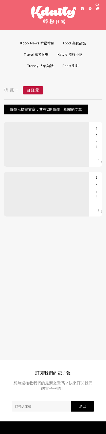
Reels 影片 (70, 66)
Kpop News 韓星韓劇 (37, 43)
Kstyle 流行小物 (69, 54)
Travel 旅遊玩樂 (36, 54)
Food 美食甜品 (74, 43)
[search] (97, 4)
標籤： (12, 89)
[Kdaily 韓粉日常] (53, 15)
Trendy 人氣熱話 (40, 66)
